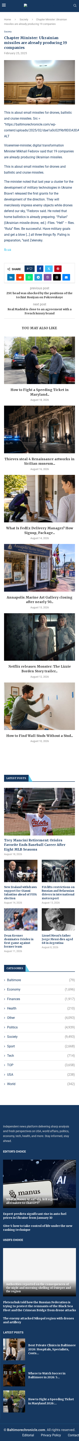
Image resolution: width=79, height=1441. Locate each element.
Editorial (28, 1435)
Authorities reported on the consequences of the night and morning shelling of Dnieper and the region (38, 1287)
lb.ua (7, 250)
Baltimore (41, 980)
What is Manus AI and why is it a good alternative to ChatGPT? (32, 1201)
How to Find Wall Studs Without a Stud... (39, 736)
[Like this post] (30, 268)
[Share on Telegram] (38, 277)
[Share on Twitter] (49, 268)
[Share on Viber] (47, 277)
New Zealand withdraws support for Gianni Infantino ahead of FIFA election (20, 892)
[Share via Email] (66, 277)
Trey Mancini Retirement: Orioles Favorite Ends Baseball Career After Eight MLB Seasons (34, 844)
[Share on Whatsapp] (29, 277)
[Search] (75, 5)
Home (7, 19)
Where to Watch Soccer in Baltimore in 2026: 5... (46, 1375)
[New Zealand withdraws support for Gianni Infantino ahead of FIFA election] (20, 871)
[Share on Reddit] (20, 277)
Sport (41, 1046)
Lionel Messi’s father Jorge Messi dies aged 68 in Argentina (57, 939)
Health (41, 1008)
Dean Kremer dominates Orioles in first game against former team (18, 941)
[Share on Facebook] (40, 268)
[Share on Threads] (57, 277)
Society (24, 19)
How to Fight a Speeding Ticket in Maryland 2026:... (51, 1401)
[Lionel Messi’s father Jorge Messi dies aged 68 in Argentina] (58, 919)
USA (41, 1075)
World (41, 1084)
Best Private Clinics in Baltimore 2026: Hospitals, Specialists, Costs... (52, 1349)
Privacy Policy (51, 1435)
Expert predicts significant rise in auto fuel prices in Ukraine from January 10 (34, 1216)
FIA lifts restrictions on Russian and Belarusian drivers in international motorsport (58, 892)
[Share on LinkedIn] (11, 277)
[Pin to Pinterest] (58, 268)
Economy (41, 989)
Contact (73, 1435)
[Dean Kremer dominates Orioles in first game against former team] (20, 919)
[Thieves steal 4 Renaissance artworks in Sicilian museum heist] (39, 429)
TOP (41, 1065)
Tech (41, 1056)
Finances (41, 999)
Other (41, 1018)
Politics (41, 1027)
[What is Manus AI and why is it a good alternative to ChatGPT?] (39, 1184)
